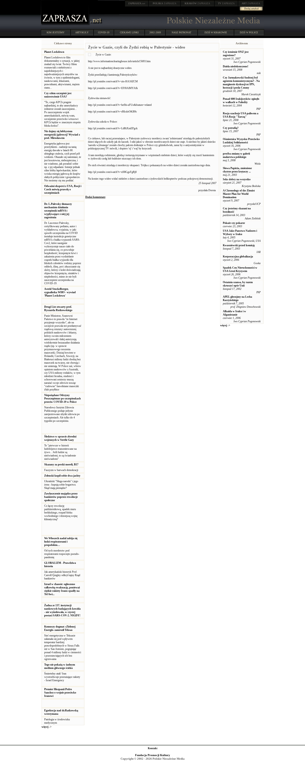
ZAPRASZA (164, 3)
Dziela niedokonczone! (235, 66)
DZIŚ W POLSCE (249, 32)
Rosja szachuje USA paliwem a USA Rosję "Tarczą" (240, 115)
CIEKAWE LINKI (129, 32)
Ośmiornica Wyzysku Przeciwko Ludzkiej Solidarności (241, 141)
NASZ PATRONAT (181, 32)
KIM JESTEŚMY (56, 32)
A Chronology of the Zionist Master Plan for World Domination (239, 194)
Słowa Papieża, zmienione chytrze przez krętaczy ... (237, 170)
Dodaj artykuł (251, 8)
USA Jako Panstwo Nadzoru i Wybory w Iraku (240, 232)
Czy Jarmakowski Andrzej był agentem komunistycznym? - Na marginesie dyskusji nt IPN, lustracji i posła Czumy (241, 82)
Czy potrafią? (230, 127)
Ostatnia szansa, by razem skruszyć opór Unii (238, 284)
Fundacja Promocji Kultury (152, 755)
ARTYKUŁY (82, 32)
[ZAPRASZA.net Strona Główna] (65, 24)
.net (136, 3)
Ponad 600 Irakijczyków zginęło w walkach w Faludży (241, 100)
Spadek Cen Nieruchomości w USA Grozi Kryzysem (240, 269)
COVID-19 (103, 32)
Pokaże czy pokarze (234, 223)
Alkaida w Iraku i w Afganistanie (234, 313)
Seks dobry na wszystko (237, 179)
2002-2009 (155, 32)
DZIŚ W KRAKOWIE (216, 32)
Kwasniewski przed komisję (239, 245)
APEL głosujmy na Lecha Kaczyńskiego (237, 298)
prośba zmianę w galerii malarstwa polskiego (236, 155)
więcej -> (47, 726)
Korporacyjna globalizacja (238, 256)
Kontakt (152, 748)
